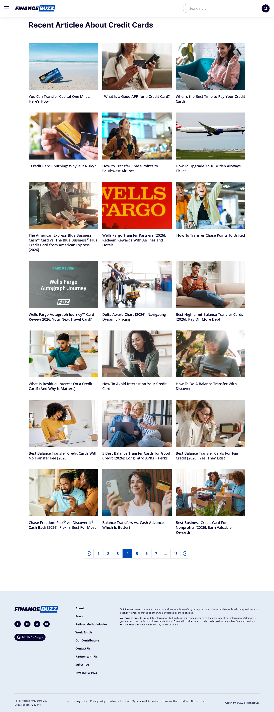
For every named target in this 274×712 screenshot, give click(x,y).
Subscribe (82, 664)
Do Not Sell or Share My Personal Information (134, 701)
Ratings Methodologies (91, 624)
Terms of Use (170, 701)
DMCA (184, 701)
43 (176, 553)
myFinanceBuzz (86, 672)
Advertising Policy (77, 701)
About (79, 608)
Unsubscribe (198, 701)
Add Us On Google (32, 637)
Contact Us (83, 648)
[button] (6, 8)
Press (79, 616)
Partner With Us (86, 656)
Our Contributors (87, 640)
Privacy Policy (97, 701)
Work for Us (83, 632)
